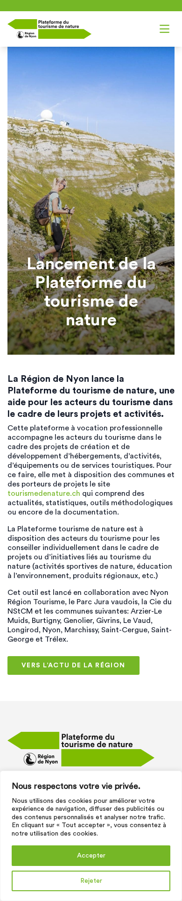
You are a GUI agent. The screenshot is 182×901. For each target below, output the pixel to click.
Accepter (91, 855)
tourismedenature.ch (43, 493)
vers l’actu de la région (73, 665)
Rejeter (91, 881)
